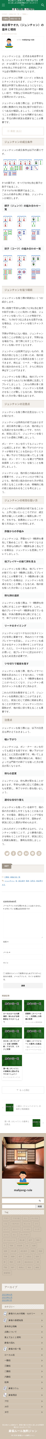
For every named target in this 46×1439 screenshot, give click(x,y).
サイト (6, 963)
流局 (37, 1256)
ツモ (5, 1224)
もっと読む (24, 1090)
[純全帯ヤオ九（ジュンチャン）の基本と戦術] (26, 853)
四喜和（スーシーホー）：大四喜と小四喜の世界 (33, 1016)
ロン (14, 1235)
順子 (13, 1267)
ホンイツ (16, 1229)
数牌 (13, 1256)
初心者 (22, 1240)
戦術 (27, 881)
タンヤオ (34, 1218)
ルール (6, 1235)
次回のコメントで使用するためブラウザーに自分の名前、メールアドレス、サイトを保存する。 (22, 976)
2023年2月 (7, 1297)
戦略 (33, 1251)
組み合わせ (29, 1262)
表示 (18, 131)
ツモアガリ (15, 1224)
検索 (40, 1206)
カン (25, 1218)
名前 (5, 942)
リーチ (37, 1229)
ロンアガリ (24, 1235)
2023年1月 (7, 1300)
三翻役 (6, 877)
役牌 (5, 1251)
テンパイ (27, 1224)
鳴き (29, 1267)
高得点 (21, 1267)
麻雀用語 (7, 1273)
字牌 (11, 1246)
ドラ (36, 1224)
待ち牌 (13, 1251)
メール (6, 952)
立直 (18, 1262)
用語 (11, 1262)
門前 (5, 1267)
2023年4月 (7, 1294)
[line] (32, 853)
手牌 (5, 1256)
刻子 (30, 1240)
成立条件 (21, 881)
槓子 (20, 1256)
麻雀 (37, 1267)
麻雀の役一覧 (15, 877)
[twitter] (7, 853)
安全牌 (19, 1246)
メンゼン (27, 1229)
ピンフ (6, 1229)
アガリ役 (16, 1218)
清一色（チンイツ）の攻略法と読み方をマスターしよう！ (11, 1071)
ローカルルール (9, 1240)
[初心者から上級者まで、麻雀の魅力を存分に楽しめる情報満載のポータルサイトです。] (23, 8)
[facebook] (13, 853)
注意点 (32, 881)
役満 (34, 1246)
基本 (38, 1240)
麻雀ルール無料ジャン (23, 1431)
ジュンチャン (10, 881)
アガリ (6, 1218)
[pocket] (19, 853)
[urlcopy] (39, 853)
